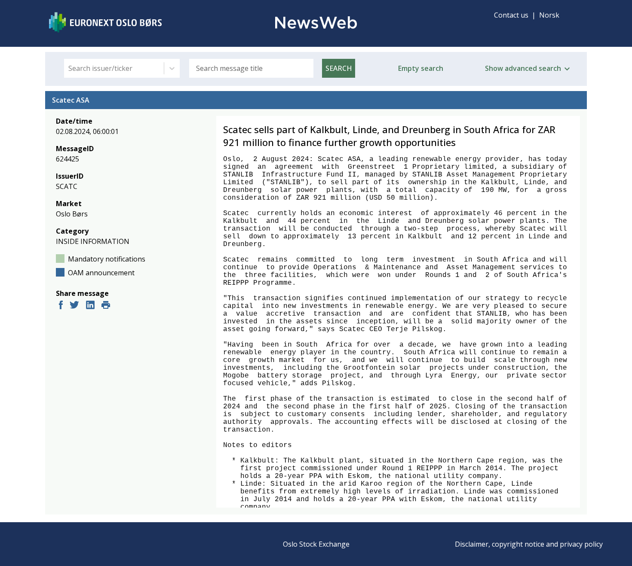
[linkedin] (90, 306)
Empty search (420, 68)
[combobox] (69, 68)
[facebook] (60, 306)
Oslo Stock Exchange (316, 544)
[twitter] (74, 306)
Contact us (511, 15)
